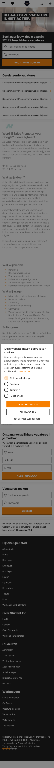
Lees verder (24, 371)
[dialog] (27, 384)
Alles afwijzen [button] (28, 412)
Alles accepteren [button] (28, 404)
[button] (27, 418)
